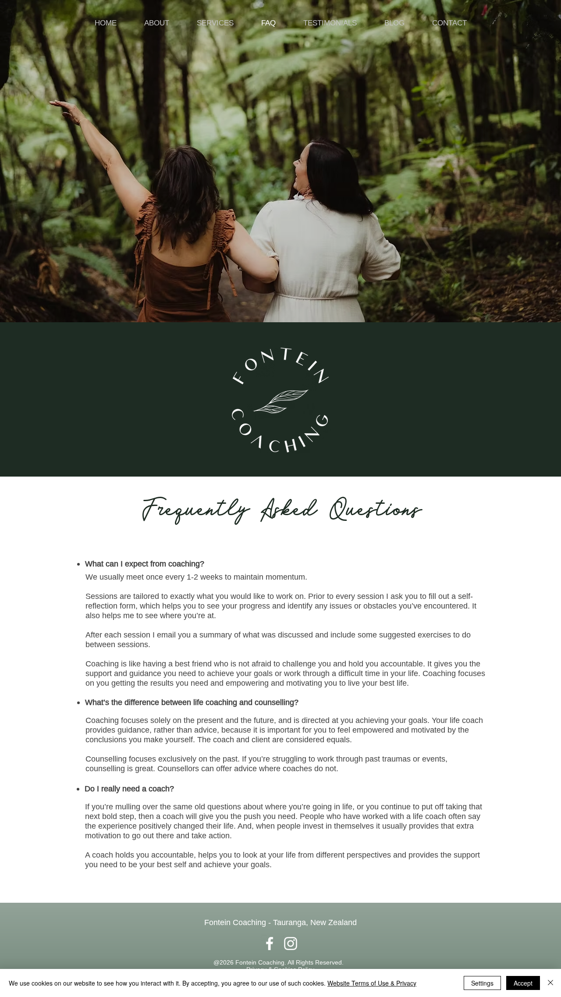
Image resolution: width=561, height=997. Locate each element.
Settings (482, 983)
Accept (523, 983)
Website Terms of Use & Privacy (371, 983)
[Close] (550, 983)
